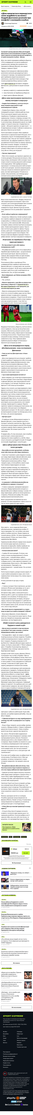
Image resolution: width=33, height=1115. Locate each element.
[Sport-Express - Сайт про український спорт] (9, 2)
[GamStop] (16, 1102)
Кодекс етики (6, 1063)
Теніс (4, 1040)
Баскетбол (6, 1034)
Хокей (4, 1038)
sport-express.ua (10, 83)
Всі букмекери (16, 863)
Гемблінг (19, 1042)
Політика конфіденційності (10, 1054)
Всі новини (16, 963)
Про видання (6, 1052)
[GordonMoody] (21, 1098)
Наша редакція (7, 1065)
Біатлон (5, 1042)
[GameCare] (24, 1105)
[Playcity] (11, 1098)
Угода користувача (8, 1058)
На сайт (26, 853)
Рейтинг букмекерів (22, 1038)
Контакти (5, 1067)
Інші (3, 924)
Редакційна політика (8, 1060)
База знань (20, 1044)
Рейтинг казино (21, 1040)
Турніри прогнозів (22, 1047)
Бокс (3, 936)
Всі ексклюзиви (16, 1007)
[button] (25, 2)
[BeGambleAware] (12, 1105)
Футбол (4, 10)
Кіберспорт (20, 1034)
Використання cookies (9, 1056)
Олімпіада (19, 1031)
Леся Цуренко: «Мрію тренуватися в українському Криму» (10, 828)
